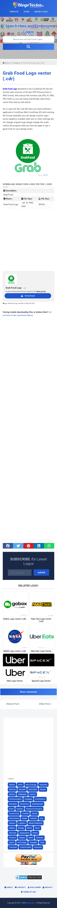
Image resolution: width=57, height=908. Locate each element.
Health (24, 818)
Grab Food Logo (10, 89)
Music (37, 828)
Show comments (28, 692)
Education (13, 804)
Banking (12, 789)
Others (35, 833)
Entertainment (37, 804)
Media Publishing (35, 823)
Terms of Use (29, 892)
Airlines (12, 785)
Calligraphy (22, 794)
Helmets (33, 818)
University (38, 847)
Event (11, 809)
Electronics (24, 804)
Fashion (20, 809)
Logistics (22, 823)
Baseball (22, 789)
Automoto (43, 785)
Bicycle (43, 789)
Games (34, 813)
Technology (21, 842)
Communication (15, 799)
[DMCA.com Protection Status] (28, 879)
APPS (20, 785)
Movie (29, 828)
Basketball (33, 789)
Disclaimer (35, 887)
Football (25, 813)
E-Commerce (40, 799)
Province (12, 838)
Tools (42, 842)
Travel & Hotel (25, 847)
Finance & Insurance (34, 809)
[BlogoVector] (28, 7)
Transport (13, 847)
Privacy (48, 887)
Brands (12, 794)
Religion (22, 838)
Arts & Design (31, 785)
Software (39, 838)
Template (33, 842)
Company (28, 799)
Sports (11, 842)
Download (29, 295)
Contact (21, 887)
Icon (41, 818)
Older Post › (45, 704)
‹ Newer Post (12, 704)
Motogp (21, 828)
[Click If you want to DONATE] (28, 864)
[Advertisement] (28, 239)
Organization (24, 833)
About (9, 887)
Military (12, 828)
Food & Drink (14, 813)
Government (14, 818)
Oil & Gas (12, 833)
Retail (30, 838)
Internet (12, 823)
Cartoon (33, 794)
